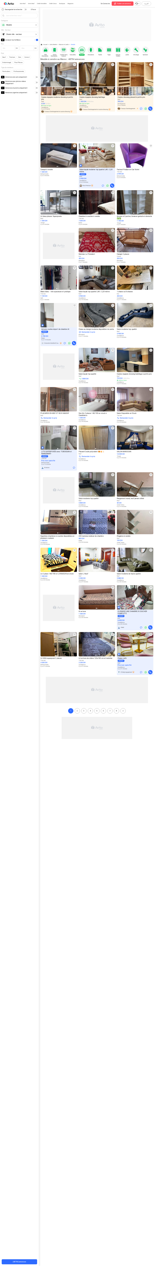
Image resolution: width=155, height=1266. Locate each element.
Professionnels (19, 71)
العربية (146, 3)
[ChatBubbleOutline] (141, 108)
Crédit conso (53, 3)
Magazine (70, 3)
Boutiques (62, 3)
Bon (19, 57)
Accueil (45, 44)
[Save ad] (74, 64)
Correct (27, 57)
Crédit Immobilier (42, 3)
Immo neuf (31, 3)
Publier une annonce (124, 3)
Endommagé (6, 62)
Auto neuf (23, 3)
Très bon (12, 57)
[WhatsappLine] (146, 108)
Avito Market (53, 44)
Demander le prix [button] (88, 332)
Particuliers (6, 71)
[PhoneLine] (150, 108)
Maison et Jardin (64, 44)
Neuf (4, 57)
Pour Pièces (18, 62)
